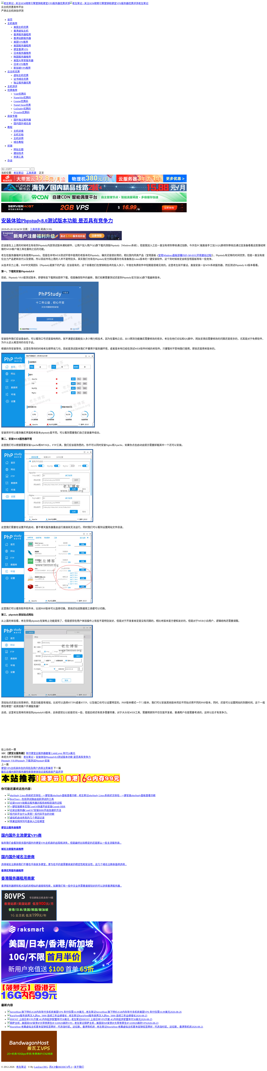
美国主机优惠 (21, 27)
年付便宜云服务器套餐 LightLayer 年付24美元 (50, 753)
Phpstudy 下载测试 (26, 760)
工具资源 (31, 172)
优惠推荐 (12, 90)
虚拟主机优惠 (21, 75)
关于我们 (79, 1067)
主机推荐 (12, 23)
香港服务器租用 (22, 34)
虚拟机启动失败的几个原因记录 (27, 817)
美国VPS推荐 (21, 42)
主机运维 (18, 131)
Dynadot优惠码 (22, 112)
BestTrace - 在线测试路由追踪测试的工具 (32, 799)
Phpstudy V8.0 (8, 760)
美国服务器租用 (22, 45)
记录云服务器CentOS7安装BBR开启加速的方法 (35, 810)
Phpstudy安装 (43, 760)
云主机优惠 (13, 71)
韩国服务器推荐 (22, 56)
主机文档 (18, 134)
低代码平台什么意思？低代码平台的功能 (32, 814)
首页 (9, 19)
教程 (9, 127)
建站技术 (18, 153)
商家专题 (12, 116)
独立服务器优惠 (22, 82)
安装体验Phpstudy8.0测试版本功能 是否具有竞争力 (57, 220)
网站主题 (18, 149)
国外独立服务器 (22, 120)
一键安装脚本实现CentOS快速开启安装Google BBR (37, 806)
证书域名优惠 (21, 79)
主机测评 (12, 86)
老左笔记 (143, 3)
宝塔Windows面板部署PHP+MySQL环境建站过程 (184, 255)
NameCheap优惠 (22, 105)
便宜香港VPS (21, 49)
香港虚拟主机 (21, 31)
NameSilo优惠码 (22, 97)
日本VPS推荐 (21, 64)
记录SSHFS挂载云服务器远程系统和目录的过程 (36, 803)
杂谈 (9, 160)
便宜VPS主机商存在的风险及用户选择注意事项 (27, 768)
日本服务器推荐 (22, 53)
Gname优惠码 (21, 101)
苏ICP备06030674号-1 (60, 1067)
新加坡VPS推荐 (22, 68)
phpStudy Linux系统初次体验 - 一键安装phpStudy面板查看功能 (122, 795)
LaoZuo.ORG (41, 1067)
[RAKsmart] (60, 782)
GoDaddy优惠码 (22, 108)
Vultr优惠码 (20, 94)
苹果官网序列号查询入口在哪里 (27, 821)
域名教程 (18, 142)
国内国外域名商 (22, 123)
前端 (9, 145)
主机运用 (18, 138)
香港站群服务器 (22, 38)
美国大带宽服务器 (23, 60)
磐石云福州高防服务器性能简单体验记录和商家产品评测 (32, 771)
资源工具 (18, 157)
